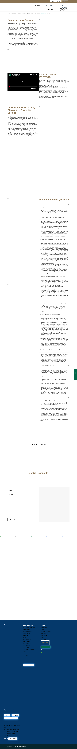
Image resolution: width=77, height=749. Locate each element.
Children (24, 637)
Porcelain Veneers (26, 657)
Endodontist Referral (29, 664)
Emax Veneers (26, 635)
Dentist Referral (56, 1)
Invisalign (24, 651)
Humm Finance (44, 627)
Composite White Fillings (27, 631)
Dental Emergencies (27, 643)
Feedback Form (44, 639)
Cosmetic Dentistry (26, 629)
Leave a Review (13, 738)
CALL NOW (44, 444)
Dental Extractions (26, 645)
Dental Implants (26, 647)
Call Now (7, 715)
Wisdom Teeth (26, 661)
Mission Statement (44, 633)
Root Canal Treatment (27, 659)
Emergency (39, 9)
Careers (42, 629)
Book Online (33, 444)
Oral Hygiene (25, 653)
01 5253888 (37, 5)
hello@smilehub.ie (38, 6)
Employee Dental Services (46, 631)
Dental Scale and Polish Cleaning (29, 627)
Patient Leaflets (44, 637)
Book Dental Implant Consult (11, 718)
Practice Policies (44, 635)
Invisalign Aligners (26, 633)
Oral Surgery (25, 655)
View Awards (45, 642)
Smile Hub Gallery (46, 646)
